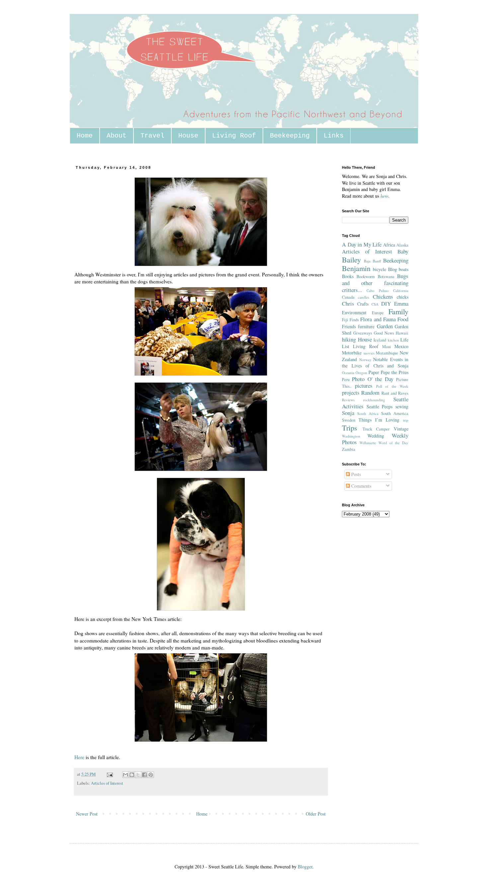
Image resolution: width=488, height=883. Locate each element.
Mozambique (387, 353)
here (384, 196)
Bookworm (366, 276)
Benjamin (356, 268)
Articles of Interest (107, 783)
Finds (354, 320)
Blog (392, 269)
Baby (402, 251)
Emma (401, 303)
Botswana (386, 276)
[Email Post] (109, 774)
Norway (365, 359)
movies (369, 352)
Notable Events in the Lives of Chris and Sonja (375, 362)
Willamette (368, 442)
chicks (402, 297)
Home (85, 136)
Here (79, 757)
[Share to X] (138, 774)
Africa (389, 245)
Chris (348, 303)
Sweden (348, 420)
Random (370, 392)
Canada (348, 297)
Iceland (379, 340)
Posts (355, 474)
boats (403, 269)
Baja (367, 260)
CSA (374, 304)
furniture (366, 326)
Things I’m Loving (379, 420)
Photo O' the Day (372, 379)
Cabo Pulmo (377, 290)
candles (363, 297)
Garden (385, 326)
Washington (351, 436)
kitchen (393, 340)
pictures (363, 385)
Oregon (361, 372)
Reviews (348, 399)
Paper (373, 372)
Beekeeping (290, 136)
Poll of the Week (392, 386)
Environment (354, 312)
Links (334, 136)
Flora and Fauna (377, 319)
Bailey (351, 259)
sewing (401, 406)
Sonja (348, 413)
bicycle (379, 269)
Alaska (402, 245)
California (400, 290)
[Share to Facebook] (144, 774)
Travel (152, 136)
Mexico (401, 346)
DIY (386, 303)
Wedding (375, 436)
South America (394, 413)
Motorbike (352, 352)
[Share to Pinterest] (150, 774)
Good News (384, 333)
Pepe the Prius (394, 372)
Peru (346, 379)
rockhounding (374, 399)
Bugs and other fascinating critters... (375, 282)
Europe (378, 313)
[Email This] (125, 774)
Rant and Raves (395, 393)
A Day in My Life (361, 244)
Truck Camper (376, 429)
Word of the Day (393, 442)
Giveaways (362, 333)
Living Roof (234, 136)
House (188, 136)
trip (405, 420)
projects (351, 392)
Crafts (362, 304)
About (116, 136)
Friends (349, 326)
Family (398, 311)
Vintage (401, 429)
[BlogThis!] (131, 774)
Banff (377, 260)
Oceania (348, 372)
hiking (349, 339)
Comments (360, 486)
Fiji (345, 320)
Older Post (316, 814)
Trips (349, 428)
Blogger (305, 866)
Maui (386, 346)
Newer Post (87, 814)
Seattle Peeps (379, 406)
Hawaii (402, 333)
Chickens (383, 296)
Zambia (348, 449)
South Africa (367, 413)
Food (402, 319)
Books (348, 276)
